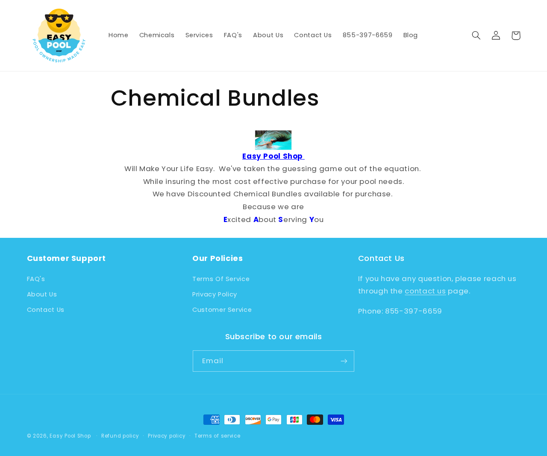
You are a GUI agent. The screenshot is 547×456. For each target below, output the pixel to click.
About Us (42, 294)
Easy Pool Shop (70, 435)
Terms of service (217, 435)
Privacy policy (166, 435)
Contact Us (46, 309)
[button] (476, 35)
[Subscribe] (344, 360)
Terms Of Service (221, 279)
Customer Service (222, 309)
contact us (425, 291)
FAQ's (36, 279)
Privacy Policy (214, 294)
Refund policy (120, 435)
